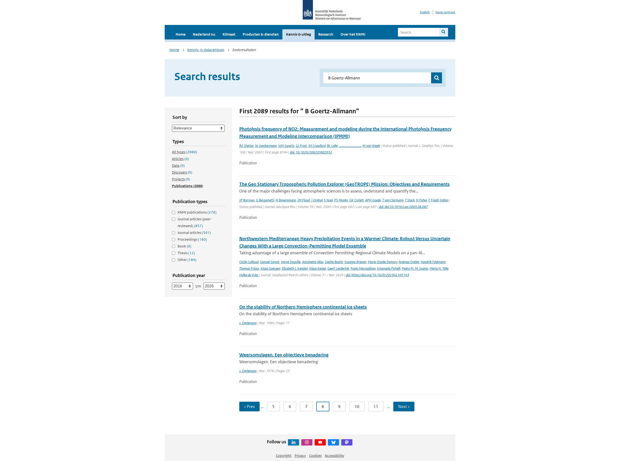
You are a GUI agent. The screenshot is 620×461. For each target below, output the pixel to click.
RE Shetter (246, 145)
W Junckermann (266, 145)
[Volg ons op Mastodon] (346, 442)
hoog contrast (445, 12)
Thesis (186, 253)
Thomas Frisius (249, 268)
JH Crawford (317, 145)
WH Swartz (286, 145)
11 (375, 406)
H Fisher (421, 200)
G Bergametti (265, 200)
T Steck (410, 200)
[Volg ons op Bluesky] (333, 442)
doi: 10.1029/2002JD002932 (311, 152)
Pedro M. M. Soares (415, 268)
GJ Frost (301, 145)
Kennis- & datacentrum (205, 49)
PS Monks (341, 200)
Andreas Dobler (409, 262)
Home (181, 34)
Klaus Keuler (317, 268)
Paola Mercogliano (363, 268)
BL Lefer (332, 145)
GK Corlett (356, 200)
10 (357, 406)
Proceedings (192, 239)
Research (325, 34)
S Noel (328, 200)
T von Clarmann (392, 200)
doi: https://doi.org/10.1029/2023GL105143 (377, 275)
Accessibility (334, 455)
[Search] (443, 32)
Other (187, 259)
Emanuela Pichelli (388, 268)
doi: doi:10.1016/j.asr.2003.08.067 (403, 206)
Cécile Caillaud (248, 262)
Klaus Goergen (270, 268)
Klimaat (229, 34)
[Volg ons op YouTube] (320, 442)
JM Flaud (303, 200)
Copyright (283, 455)
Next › (404, 406)
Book (184, 246)
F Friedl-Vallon (438, 200)
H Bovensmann (286, 200)
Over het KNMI (353, 34)
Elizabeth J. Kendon (295, 268)
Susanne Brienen (355, 262)
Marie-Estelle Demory (382, 262)
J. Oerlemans (247, 323)
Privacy (300, 455)
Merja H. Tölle (439, 268)
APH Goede (373, 200)
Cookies (315, 455)
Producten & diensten (261, 34)
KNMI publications (197, 212)
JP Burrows (247, 200)
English (425, 12)
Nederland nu (204, 34)
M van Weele (371, 145)
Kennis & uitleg (298, 34)
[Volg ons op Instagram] (306, 442)
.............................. (350, 145)
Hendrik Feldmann (433, 262)
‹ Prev (249, 406)
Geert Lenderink (338, 268)
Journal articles (194, 232)
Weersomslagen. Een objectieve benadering (283, 355)
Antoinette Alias (312, 262)
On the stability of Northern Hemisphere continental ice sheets (303, 307)
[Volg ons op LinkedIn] (293, 442)
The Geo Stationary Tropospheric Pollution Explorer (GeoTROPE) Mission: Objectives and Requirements (344, 184)
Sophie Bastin (334, 262)
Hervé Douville (291, 262)
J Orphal (317, 200)
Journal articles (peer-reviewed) (195, 222)
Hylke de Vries (249, 275)
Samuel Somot (269, 262)
